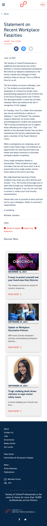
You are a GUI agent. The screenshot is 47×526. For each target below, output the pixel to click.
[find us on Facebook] (19, 519)
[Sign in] (42, 4)
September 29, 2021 (18, 322)
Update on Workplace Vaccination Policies (19, 329)
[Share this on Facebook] (16, 48)
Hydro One (28, 228)
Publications (9, 472)
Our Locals (8, 447)
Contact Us (8, 432)
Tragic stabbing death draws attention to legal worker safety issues (22, 394)
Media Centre (9, 443)
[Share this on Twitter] (23, 48)
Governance (9, 439)
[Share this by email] (30, 48)
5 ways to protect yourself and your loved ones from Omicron (23, 279)
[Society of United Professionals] (27, 4)
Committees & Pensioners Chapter (19, 457)
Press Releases (10, 468)
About (6, 429)
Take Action (9, 454)
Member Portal (14, 479)
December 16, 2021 (17, 271)
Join (9, 482)
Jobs (6, 436)
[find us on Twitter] (25, 519)
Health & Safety (13, 228)
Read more (13, 294)
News (6, 14)
